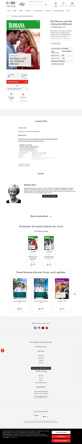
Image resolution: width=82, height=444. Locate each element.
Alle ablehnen (61, 436)
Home (8, 16)
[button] (17, 89)
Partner (41, 380)
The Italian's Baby (41, 231)
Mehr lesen (24, 165)
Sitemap (41, 362)
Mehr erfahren (49, 196)
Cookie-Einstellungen (61, 432)
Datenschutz (14, 437)
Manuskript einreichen (41, 382)
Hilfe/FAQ (40, 355)
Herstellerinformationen (57, 64)
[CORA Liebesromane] (10, 5)
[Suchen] (46, 4)
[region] (41, 436)
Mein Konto (41, 358)
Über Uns (40, 375)
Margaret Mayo (57, 27)
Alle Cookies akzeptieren (61, 440)
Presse (41, 378)
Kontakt (41, 360)
